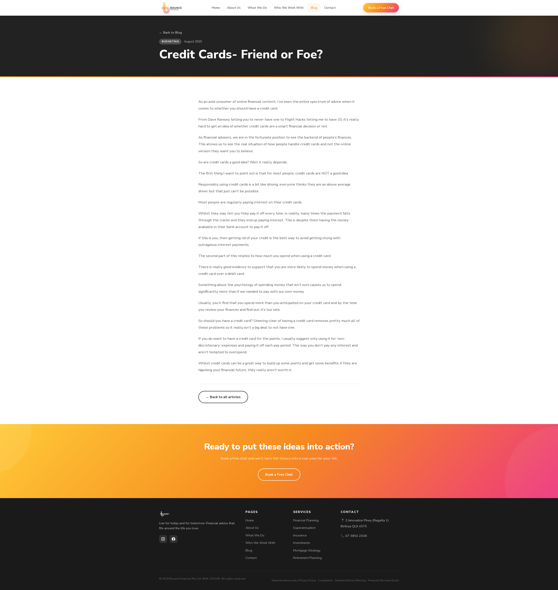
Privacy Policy (307, 580)
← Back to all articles (223, 397)
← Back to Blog (170, 32)
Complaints (325, 580)
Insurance (300, 535)
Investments (301, 543)
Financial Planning (306, 520)
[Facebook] (173, 539)
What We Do (257, 7)
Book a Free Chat (381, 8)
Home (216, 7)
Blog (314, 7)
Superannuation (304, 528)
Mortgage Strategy (306, 550)
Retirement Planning (307, 558)
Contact (330, 7)
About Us (234, 7)
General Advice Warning (350, 580)
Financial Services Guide (383, 580)
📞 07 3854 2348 (354, 536)
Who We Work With (289, 7)
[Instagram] (163, 539)
